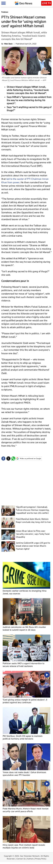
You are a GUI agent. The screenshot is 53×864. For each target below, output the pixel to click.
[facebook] (3, 458)
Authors (30, 859)
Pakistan (4, 12)
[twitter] (8, 458)
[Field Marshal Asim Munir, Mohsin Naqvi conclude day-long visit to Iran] (8, 523)
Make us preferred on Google (30, 458)
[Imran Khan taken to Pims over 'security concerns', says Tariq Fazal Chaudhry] (8, 534)
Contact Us (21, 859)
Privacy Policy (40, 859)
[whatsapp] (13, 458)
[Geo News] (23, 3)
